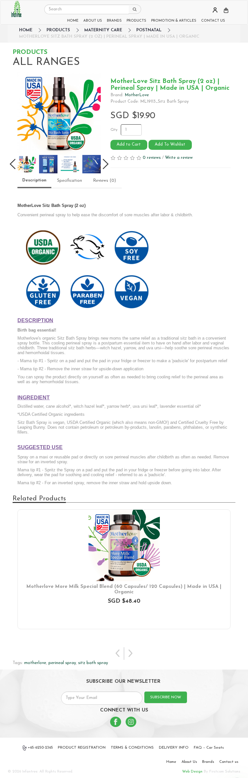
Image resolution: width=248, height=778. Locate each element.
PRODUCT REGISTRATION (82, 748)
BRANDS (114, 21)
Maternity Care (103, 30)
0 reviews (152, 158)
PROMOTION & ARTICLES (173, 21)
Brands (208, 762)
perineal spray (62, 663)
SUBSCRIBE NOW (165, 697)
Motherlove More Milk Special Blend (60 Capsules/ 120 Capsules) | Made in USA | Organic (124, 589)
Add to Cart (129, 144)
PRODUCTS (136, 21)
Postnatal (148, 30)
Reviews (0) (104, 181)
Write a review (179, 158)
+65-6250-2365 (40, 748)
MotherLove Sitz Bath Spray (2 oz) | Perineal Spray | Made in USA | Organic (109, 37)
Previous (117, 653)
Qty (114, 130)
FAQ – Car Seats (209, 748)
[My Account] (215, 10)
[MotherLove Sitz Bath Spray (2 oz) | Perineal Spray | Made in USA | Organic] (59, 113)
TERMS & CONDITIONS (132, 748)
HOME (72, 21)
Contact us (228, 762)
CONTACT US (213, 21)
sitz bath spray (93, 663)
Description (34, 180)
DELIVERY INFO (174, 748)
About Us (189, 762)
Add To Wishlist (170, 144)
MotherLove (137, 95)
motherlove (35, 663)
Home (171, 762)
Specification (69, 181)
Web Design (192, 771)
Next (130, 653)
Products (58, 30)
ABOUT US (92, 21)
